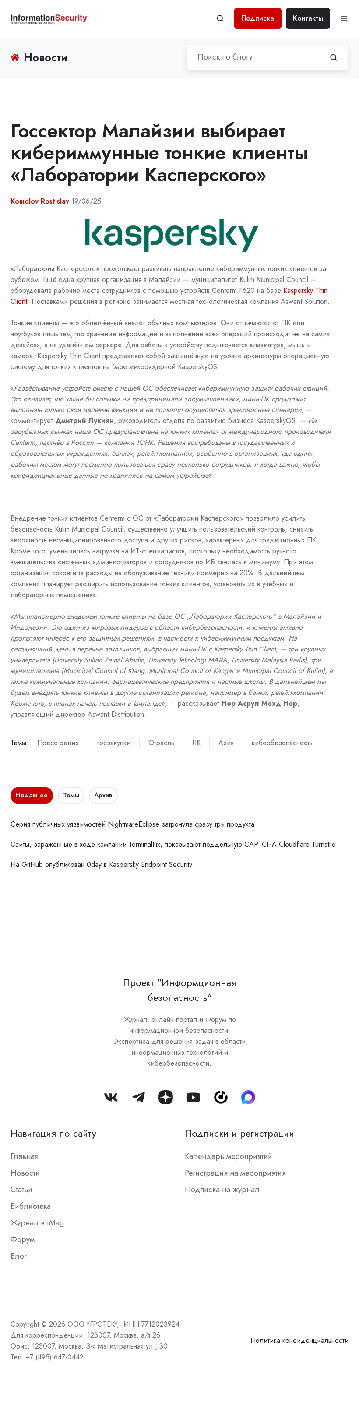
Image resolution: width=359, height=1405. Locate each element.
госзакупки (113, 743)
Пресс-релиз (58, 743)
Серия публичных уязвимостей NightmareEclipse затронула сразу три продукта (132, 824)
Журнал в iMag (37, 1223)
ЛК (196, 743)
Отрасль (161, 743)
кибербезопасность (282, 743)
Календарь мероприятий (228, 1156)
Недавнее (32, 795)
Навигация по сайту (53, 1133)
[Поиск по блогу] (333, 57)
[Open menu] (344, 18)
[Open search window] (220, 18)
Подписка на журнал (222, 1189)
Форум (23, 1239)
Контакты (308, 18)
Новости (25, 1173)
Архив (103, 795)
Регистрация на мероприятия (235, 1173)
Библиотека (31, 1206)
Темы (71, 795)
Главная (25, 1156)
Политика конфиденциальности (299, 1340)
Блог (19, 1256)
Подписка (257, 18)
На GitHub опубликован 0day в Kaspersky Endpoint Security (101, 864)
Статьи (21, 1189)
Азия (226, 743)
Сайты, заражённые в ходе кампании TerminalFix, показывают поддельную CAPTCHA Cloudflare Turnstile (173, 844)
